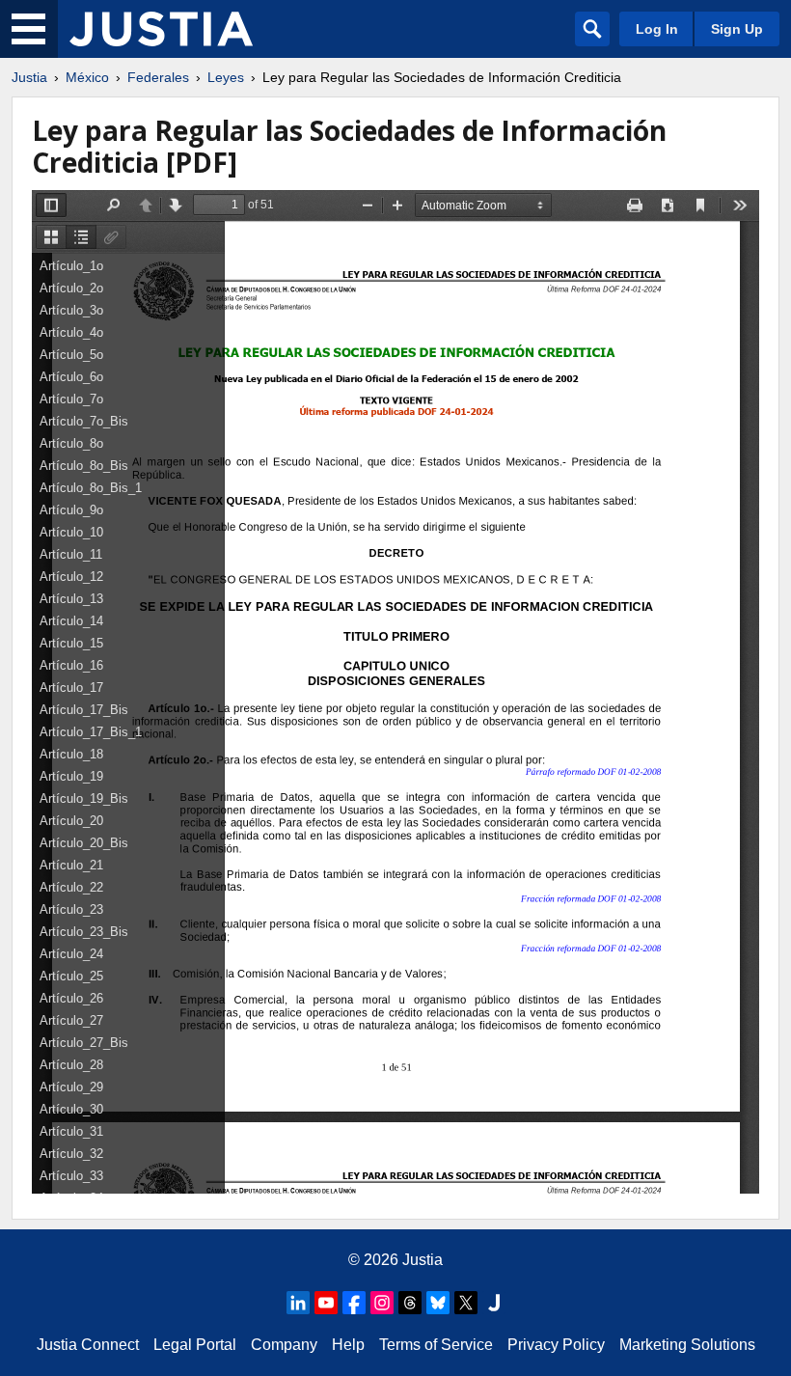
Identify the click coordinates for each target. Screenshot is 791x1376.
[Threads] (410, 1302)
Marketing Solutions (687, 1344)
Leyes (225, 77)
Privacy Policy (556, 1344)
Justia (29, 77)
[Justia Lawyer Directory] (493, 1302)
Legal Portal (194, 1344)
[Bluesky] (438, 1302)
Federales (158, 77)
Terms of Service (436, 1344)
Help (348, 1344)
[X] (465, 1302)
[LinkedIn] (298, 1302)
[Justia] (161, 29)
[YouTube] (326, 1302)
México (87, 77)
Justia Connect (88, 1344)
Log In (657, 29)
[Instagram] (382, 1302)
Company (284, 1344)
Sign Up (737, 29)
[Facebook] (354, 1302)
